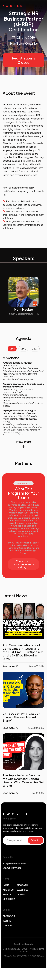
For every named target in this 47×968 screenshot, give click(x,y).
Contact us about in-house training (22, 564)
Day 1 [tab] (12, 348)
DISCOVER (22, 885)
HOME (6, 885)
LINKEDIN (8, 925)
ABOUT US (8, 889)
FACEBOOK (9, 916)
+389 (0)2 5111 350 (12, 868)
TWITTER (7, 920)
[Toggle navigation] (42, 6)
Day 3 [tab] (35, 348)
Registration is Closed (23, 60)
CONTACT (22, 894)
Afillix (30, 944)
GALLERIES (22, 889)
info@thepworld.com (14, 863)
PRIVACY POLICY (12, 956)
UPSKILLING (9, 899)
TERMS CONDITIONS (33, 956)
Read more (9, 666)
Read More (23, 441)
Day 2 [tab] (23, 348)
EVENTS (7, 894)
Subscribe (35, 840)
